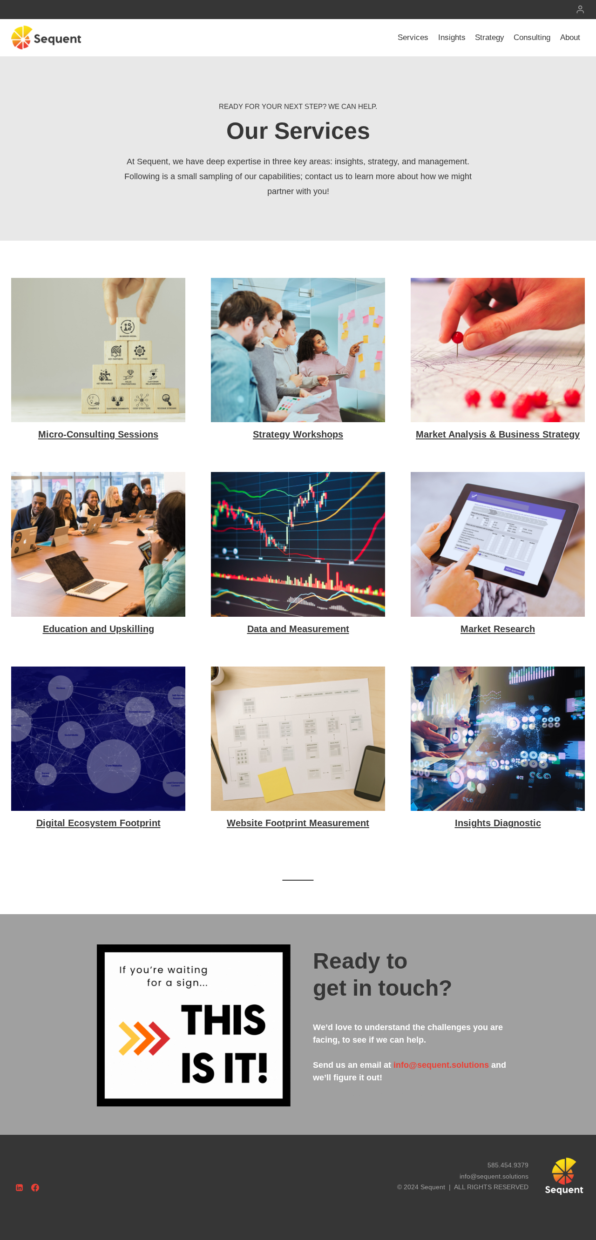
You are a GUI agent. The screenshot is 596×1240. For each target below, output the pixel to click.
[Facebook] (35, 1187)
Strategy (489, 37)
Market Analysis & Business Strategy (498, 434)
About (570, 37)
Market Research (498, 629)
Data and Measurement (298, 629)
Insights (452, 37)
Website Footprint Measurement (298, 823)
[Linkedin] (19, 1187)
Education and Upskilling (98, 629)
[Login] (580, 9)
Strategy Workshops (298, 434)
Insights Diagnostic (498, 823)
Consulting (532, 37)
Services (413, 37)
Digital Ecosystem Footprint (98, 823)
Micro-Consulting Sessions (98, 434)
